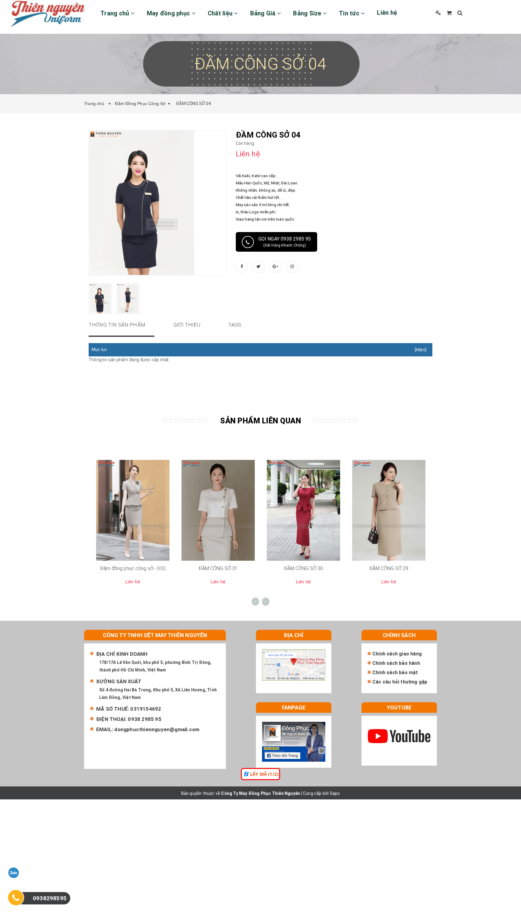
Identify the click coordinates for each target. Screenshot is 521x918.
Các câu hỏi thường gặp (399, 682)
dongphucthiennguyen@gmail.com (156, 729)
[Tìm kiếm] (460, 13)
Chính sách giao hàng (397, 654)
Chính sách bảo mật (395, 672)
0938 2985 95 (144, 719)
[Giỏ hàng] (449, 13)
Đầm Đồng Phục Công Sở (140, 103)
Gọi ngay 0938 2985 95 (284, 241)
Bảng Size (308, 13)
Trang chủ (115, 13)
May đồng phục (169, 13)
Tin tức (350, 13)
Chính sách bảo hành (396, 663)
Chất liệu (221, 13)
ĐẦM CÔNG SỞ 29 (389, 568)
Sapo (335, 793)
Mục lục (99, 349)
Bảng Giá (263, 13)
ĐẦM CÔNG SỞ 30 (303, 568)
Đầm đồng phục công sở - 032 (133, 568)
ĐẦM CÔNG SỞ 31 (218, 568)
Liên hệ (387, 12)
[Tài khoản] (438, 13)
